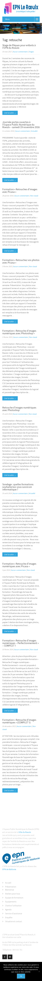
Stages (31, 52)
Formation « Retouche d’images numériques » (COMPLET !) (19, 721)
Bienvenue (9, 889)
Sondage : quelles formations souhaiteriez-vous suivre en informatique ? (17, 487)
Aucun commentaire (20, 52)
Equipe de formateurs (14, 897)
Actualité (34, 131)
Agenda (8, 909)
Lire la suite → (10, 113)
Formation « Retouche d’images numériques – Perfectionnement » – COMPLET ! (20, 643)
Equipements (10, 901)
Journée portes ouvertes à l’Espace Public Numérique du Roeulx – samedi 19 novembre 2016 (21, 124)
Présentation (10, 886)
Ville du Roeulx (25, 832)
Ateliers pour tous (12, 893)
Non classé (34, 196)
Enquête (8, 917)
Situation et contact (13, 921)
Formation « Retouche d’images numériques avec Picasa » (19, 565)
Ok (21, 976)
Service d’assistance (13, 913)
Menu (7, 19)
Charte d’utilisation (13, 905)
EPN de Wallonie (9, 869)
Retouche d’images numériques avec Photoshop (19, 409)
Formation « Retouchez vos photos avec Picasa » (20, 261)
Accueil (8, 882)
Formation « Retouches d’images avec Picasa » (19, 190)
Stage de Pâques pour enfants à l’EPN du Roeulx (19, 46)
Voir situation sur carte (11, 937)
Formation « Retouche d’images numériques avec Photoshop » (19, 332)
